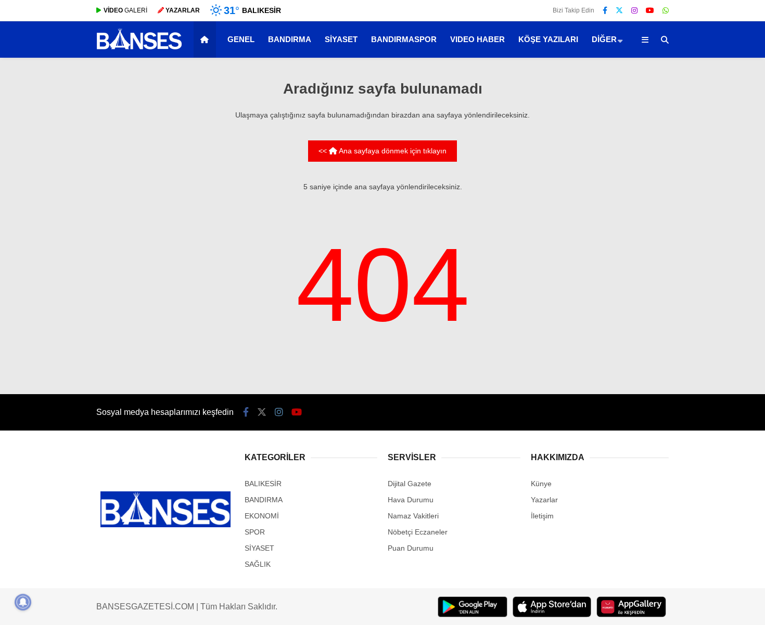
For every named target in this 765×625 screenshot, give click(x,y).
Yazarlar (544, 500)
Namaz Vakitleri (413, 516)
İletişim (542, 516)
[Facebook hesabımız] (605, 10)
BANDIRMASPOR (404, 39)
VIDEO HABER (477, 39)
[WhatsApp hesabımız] (665, 10)
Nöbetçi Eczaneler (418, 532)
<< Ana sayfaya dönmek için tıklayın (382, 151)
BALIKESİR (263, 483)
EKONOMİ (262, 516)
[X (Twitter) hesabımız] (619, 10)
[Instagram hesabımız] (634, 10)
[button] (206, 39)
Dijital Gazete (409, 483)
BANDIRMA (289, 39)
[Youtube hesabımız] (650, 10)
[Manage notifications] (23, 602)
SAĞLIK (258, 564)
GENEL (240, 39)
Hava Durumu (411, 500)
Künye (541, 483)
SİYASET (341, 39)
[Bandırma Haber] (139, 48)
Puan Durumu (411, 548)
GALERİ (125, 10)
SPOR (255, 532)
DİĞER (604, 39)
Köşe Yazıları (548, 39)
